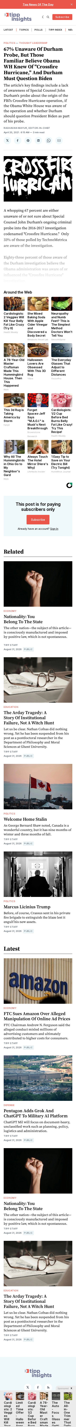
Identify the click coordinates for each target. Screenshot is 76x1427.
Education (11, 707)
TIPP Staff (11, 645)
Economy (10, 611)
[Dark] (43, 17)
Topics (24, 29)
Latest (8, 29)
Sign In (54, 528)
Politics (9, 43)
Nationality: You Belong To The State (23, 619)
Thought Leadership (33, 43)
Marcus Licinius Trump (27, 907)
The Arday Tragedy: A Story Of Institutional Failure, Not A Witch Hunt (29, 717)
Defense (9, 1105)
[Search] (47, 17)
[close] (72, 4)
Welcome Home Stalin (25, 819)
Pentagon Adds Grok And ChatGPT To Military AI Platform (36, 1113)
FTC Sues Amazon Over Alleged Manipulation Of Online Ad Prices (37, 1016)
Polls (38, 29)
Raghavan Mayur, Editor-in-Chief (27, 128)
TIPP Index (55, 29)
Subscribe (62, 17)
